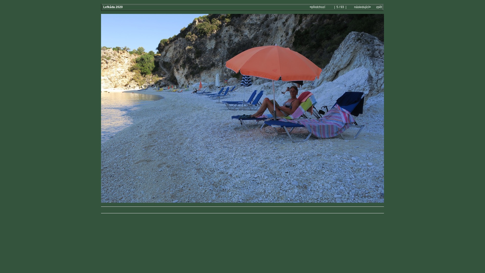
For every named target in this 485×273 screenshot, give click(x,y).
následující (362, 7)
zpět (379, 7)
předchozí (318, 7)
